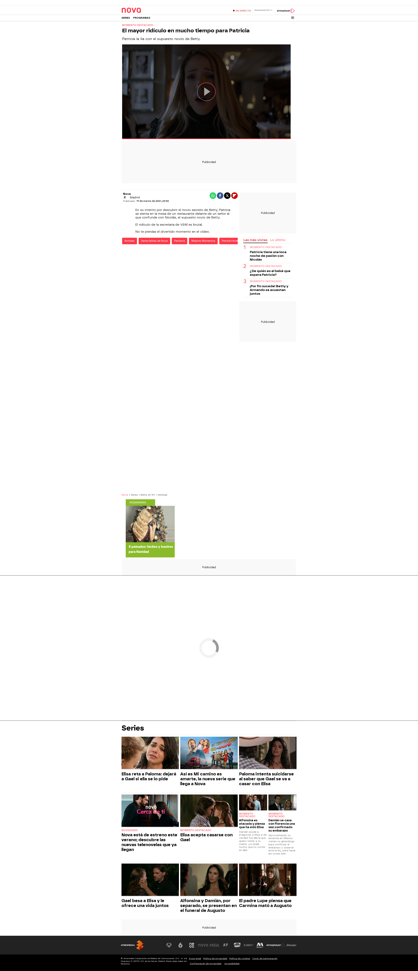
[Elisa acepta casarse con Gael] (209, 811)
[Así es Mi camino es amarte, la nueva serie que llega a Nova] (209, 753)
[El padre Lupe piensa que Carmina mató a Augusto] (268, 880)
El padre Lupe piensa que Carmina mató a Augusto (265, 903)
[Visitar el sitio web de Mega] (214, 945)
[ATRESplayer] (286, 10)
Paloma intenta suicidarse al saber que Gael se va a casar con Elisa (266, 778)
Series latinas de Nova (154, 241)
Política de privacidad (215, 958)
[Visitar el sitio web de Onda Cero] (237, 945)
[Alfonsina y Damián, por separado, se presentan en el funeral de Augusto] (209, 880)
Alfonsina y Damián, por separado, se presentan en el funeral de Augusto (208, 905)
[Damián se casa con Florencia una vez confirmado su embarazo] (282, 802)
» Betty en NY (147, 494)
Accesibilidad (231, 963)
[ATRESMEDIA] (132, 945)
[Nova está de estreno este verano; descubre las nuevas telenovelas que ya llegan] (150, 811)
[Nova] (141, 10)
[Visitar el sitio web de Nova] (203, 945)
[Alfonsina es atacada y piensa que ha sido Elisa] (253, 802)
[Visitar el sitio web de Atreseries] (226, 945)
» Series (133, 494)
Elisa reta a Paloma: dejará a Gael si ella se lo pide (148, 776)
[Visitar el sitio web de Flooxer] (291, 945)
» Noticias (161, 494)
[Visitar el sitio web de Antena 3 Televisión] (169, 945)
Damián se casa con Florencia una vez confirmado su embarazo (281, 825)
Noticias (130, 241)
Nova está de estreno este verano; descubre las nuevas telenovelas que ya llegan (149, 842)
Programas (141, 17)
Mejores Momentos (203, 241)
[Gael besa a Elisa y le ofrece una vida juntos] (150, 880)
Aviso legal (195, 958)
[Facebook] (124, 197)
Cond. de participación (264, 958)
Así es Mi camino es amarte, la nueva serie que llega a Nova (207, 778)
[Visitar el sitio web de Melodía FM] (260, 945)
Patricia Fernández (232, 241)
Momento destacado (266, 247)
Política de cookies (239, 958)
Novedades (129, 830)
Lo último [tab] (277, 240)
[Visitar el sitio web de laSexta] (180, 945)
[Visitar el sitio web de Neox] (192, 945)
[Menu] (293, 17)
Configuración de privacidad (205, 963)
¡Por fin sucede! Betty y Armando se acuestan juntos (269, 290)
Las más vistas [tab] (255, 240)
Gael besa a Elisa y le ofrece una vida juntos (145, 903)
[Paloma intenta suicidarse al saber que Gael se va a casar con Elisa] (268, 753)
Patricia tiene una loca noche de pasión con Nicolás (268, 255)
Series (125, 17)
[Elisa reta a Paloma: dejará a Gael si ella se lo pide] (150, 753)
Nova (124, 494)
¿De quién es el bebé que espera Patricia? (270, 273)
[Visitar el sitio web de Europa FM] (248, 945)
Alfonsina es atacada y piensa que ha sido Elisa (252, 824)
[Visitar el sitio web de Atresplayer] (275, 945)
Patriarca (179, 241)
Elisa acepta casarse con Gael (206, 837)
